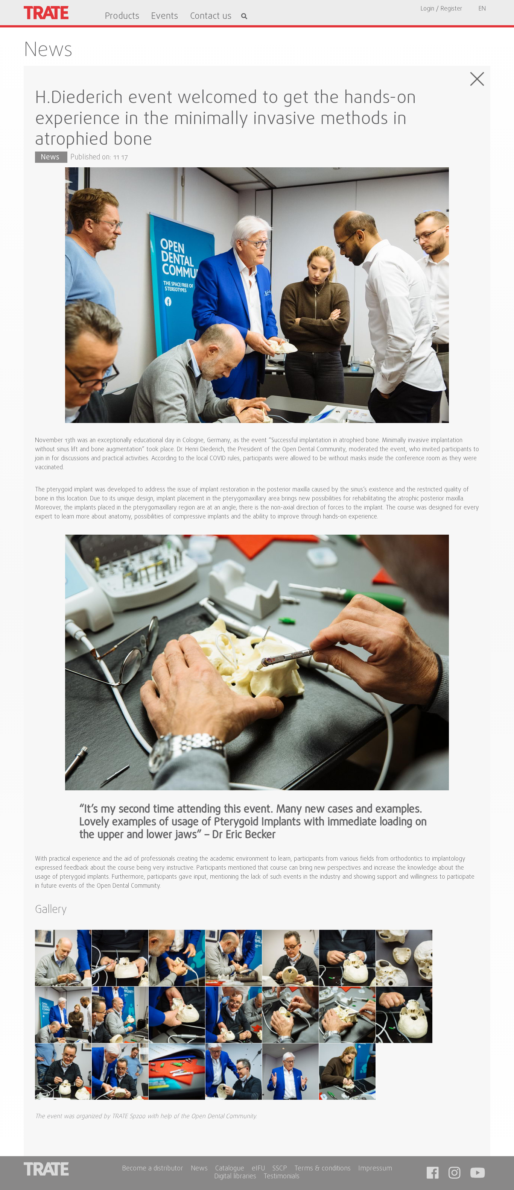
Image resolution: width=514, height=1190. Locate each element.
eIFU (258, 1169)
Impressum (375, 1169)
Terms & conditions (323, 1169)
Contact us (210, 16)
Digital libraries (235, 1177)
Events (164, 16)
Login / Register (441, 9)
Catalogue (229, 1169)
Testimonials (282, 1177)
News (48, 51)
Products (122, 16)
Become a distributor (152, 1169)
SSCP (279, 1169)
